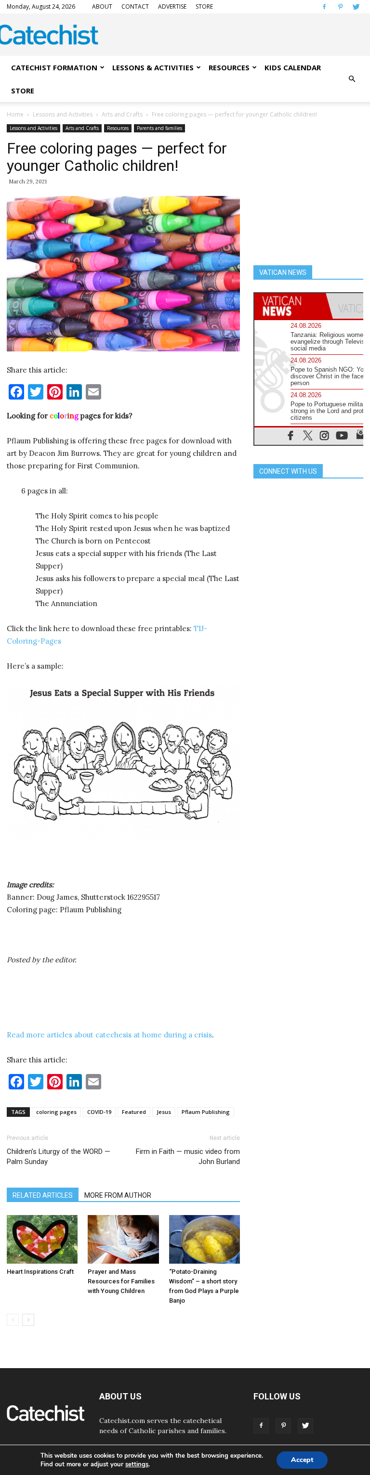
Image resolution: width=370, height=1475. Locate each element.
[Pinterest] (340, 6)
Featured (134, 1111)
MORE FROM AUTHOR (117, 1195)
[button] (351, 79)
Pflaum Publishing (206, 1111)
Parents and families (159, 128)
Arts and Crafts (122, 114)
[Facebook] (324, 6)
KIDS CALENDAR (292, 67)
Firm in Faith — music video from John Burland (188, 1156)
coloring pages (56, 1111)
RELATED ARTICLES (43, 1195)
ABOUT (102, 6)
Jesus (164, 1111)
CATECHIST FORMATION (54, 67)
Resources (118, 128)
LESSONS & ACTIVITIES (153, 67)
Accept (302, 1459)
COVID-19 (99, 1111)
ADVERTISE (172, 6)
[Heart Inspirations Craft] (42, 1239)
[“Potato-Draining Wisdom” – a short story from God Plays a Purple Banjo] (204, 1239)
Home (15, 114)
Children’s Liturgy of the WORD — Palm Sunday (58, 1156)
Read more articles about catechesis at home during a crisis (109, 1034)
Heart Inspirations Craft (40, 1271)
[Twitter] (356, 6)
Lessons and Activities (62, 114)
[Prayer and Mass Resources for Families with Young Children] (123, 1239)
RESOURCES (229, 67)
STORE (204, 6)
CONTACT (135, 6)
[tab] (290, 306)
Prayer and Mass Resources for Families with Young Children (121, 1281)
